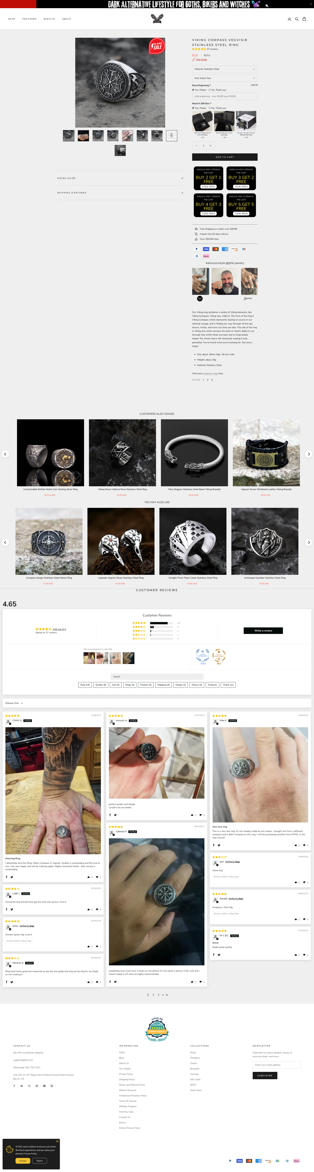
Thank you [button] (228, 684)
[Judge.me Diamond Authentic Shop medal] (202, 655)
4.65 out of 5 (59, 629)
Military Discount (127, 1090)
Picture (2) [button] (197, 684)
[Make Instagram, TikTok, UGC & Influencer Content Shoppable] (248, 299)
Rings (193, 1052)
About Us (124, 1063)
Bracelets (195, 1068)
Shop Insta (195, 1090)
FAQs (122, 1052)
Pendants (195, 1057)
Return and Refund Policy (132, 1084)
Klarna (122, 1122)
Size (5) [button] (115, 684)
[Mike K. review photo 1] (260, 775)
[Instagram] (29, 1086)
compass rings (210, 373)
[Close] (57, 1141)
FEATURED (30, 19)
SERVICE (49, 19)
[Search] (297, 19)
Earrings (194, 1074)
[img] (12, 715)
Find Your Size (126, 1111)
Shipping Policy (127, 1079)
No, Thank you (218, 89)
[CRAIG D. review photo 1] (53, 790)
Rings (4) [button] (129, 684)
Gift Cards (195, 1079)
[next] (308, 454)
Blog (121, 1057)
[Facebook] (203, 380)
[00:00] (120, 83)
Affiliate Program (128, 1106)
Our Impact (125, 1068)
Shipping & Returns (71, 192)
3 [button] (158, 994)
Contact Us (124, 1117)
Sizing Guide (66, 178)
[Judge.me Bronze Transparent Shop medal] (219, 655)
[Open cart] (304, 19)
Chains (193, 1063)
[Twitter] (208, 380)
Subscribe (265, 1075)
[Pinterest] (212, 380)
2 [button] (153, 994)
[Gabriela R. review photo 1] (157, 902)
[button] (199, 49)
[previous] (5, 454)
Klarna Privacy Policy (129, 1128)
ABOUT (66, 19)
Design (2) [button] (180, 684)
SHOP (12, 19)
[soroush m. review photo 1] (157, 763)
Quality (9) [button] (101, 684)
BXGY (193, 1084)
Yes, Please (200, 89)
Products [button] (212, 684)
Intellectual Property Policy (133, 1095)
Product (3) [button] (145, 684)
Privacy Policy (126, 1074)
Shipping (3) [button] (163, 684)
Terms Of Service (127, 1101)
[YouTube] (44, 1086)
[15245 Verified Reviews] (157, 1042)
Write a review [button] (263, 630)
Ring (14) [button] (85, 684)
